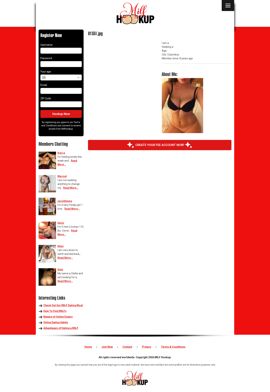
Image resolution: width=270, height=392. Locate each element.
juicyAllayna (64, 201)
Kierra (61, 152)
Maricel (62, 176)
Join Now (107, 346)
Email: (43, 85)
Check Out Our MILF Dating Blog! (63, 305)
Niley (60, 246)
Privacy (146, 346)
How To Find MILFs (54, 311)
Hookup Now (61, 114)
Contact (127, 346)
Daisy (60, 222)
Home (88, 346)
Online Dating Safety (55, 322)
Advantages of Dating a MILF (60, 328)
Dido (60, 269)
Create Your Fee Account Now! (160, 145)
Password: (46, 58)
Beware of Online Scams (58, 316)
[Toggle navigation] (228, 5)
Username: (46, 44)
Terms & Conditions (173, 346)
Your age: (45, 71)
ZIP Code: (45, 98)
